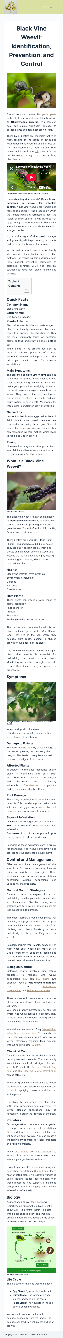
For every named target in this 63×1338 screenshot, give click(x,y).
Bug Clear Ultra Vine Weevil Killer (37, 1070)
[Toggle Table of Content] (25, 290)
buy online (42, 978)
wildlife (36, 1044)
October (39, 454)
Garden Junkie (39, 1334)
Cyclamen (17, 789)
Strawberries (31, 785)
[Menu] (58, 7)
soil (36, 151)
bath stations (44, 1151)
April (28, 454)
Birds (9, 1132)
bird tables (21, 1151)
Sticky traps (41, 1171)
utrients (12, 811)
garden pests (48, 114)
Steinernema (49, 986)
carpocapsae (14, 990)
